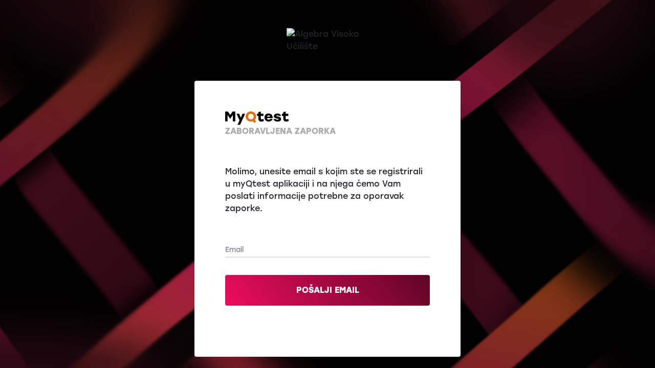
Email (234, 249)
